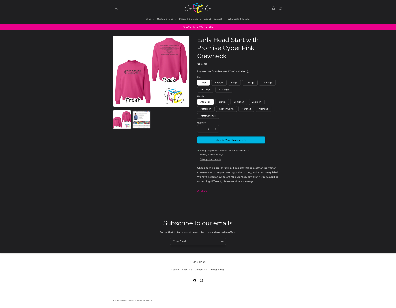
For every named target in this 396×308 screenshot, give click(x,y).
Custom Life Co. (127, 300)
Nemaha (263, 109)
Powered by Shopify (143, 300)
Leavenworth (226, 109)
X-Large (249, 82)
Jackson (256, 102)
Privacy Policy (217, 269)
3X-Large (205, 89)
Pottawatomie (208, 115)
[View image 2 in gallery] (141, 119)
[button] (116, 8)
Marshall (246, 109)
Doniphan (239, 102)
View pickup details (210, 159)
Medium (219, 82)
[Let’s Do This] (222, 241)
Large (234, 82)
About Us (187, 269)
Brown (222, 102)
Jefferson (205, 109)
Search (175, 269)
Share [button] (204, 191)
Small (203, 82)
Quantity (201, 123)
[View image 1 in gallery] (122, 119)
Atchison (205, 102)
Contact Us (201, 269)
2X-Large (267, 82)
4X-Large (224, 89)
